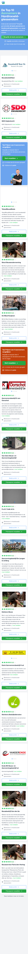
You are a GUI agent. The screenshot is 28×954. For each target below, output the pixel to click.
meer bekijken (18, 81)
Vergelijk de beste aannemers (13, 37)
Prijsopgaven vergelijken (13, 94)
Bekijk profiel (13, 90)
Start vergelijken (10, 158)
